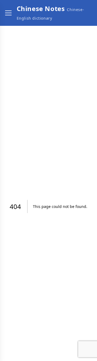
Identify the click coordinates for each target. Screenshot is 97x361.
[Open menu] (8, 13)
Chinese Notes (41, 8)
